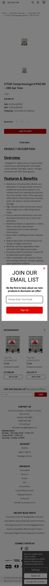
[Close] (44, 268)
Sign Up (24, 310)
